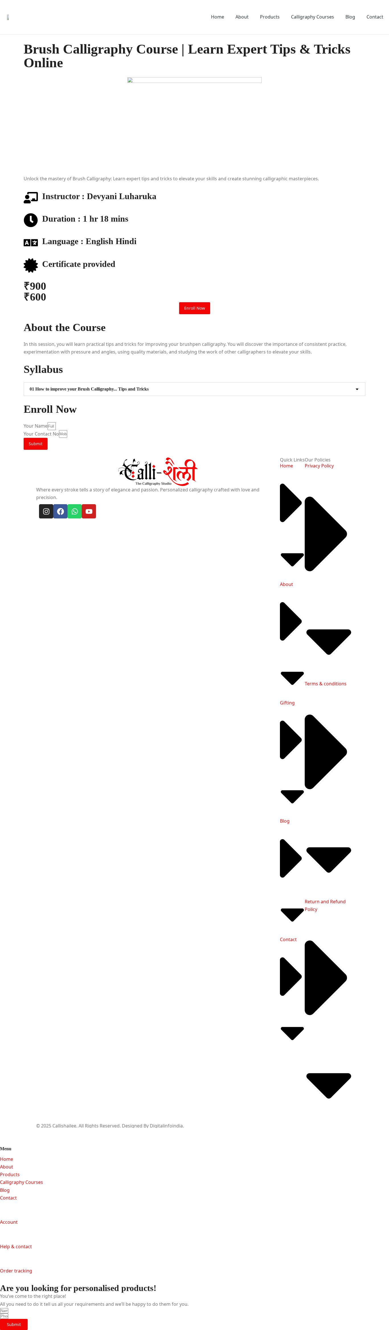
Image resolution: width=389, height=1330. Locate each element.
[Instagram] (46, 511)
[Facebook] (60, 511)
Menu (5, 1148)
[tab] (194, 389)
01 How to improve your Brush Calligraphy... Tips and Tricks (89, 389)
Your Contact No (41, 434)
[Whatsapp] (74, 511)
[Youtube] (89, 511)
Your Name (36, 426)
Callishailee (64, 1126)
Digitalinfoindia (166, 1126)
